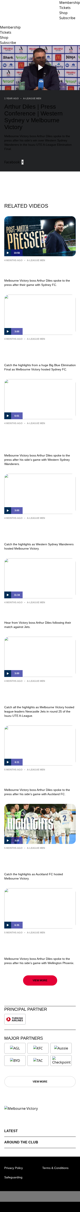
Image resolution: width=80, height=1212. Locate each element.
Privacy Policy (13, 1168)
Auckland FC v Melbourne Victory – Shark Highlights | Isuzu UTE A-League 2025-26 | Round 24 (39, 860)
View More (40, 980)
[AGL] (14, 1048)
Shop (4, 37)
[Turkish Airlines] (14, 1019)
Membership (10, 27)
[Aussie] (61, 1048)
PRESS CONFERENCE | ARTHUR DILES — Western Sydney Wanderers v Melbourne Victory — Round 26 (38, 438)
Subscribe (8, 42)
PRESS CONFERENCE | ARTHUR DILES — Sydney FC (36, 269)
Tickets (5, 32)
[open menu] (3, 22)
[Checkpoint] (61, 1060)
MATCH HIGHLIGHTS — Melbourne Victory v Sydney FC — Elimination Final (39, 351)
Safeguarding (13, 1177)
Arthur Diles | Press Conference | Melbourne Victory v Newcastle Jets (40, 611)
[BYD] (14, 1060)
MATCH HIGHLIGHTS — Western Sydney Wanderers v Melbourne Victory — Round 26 (36, 530)
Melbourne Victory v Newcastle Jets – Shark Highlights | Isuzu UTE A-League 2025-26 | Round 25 (40, 693)
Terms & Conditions (55, 1168)
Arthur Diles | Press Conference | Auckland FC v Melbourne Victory (37, 778)
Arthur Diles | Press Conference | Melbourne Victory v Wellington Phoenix (37, 944)
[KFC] (38, 1048)
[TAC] (38, 1060)
